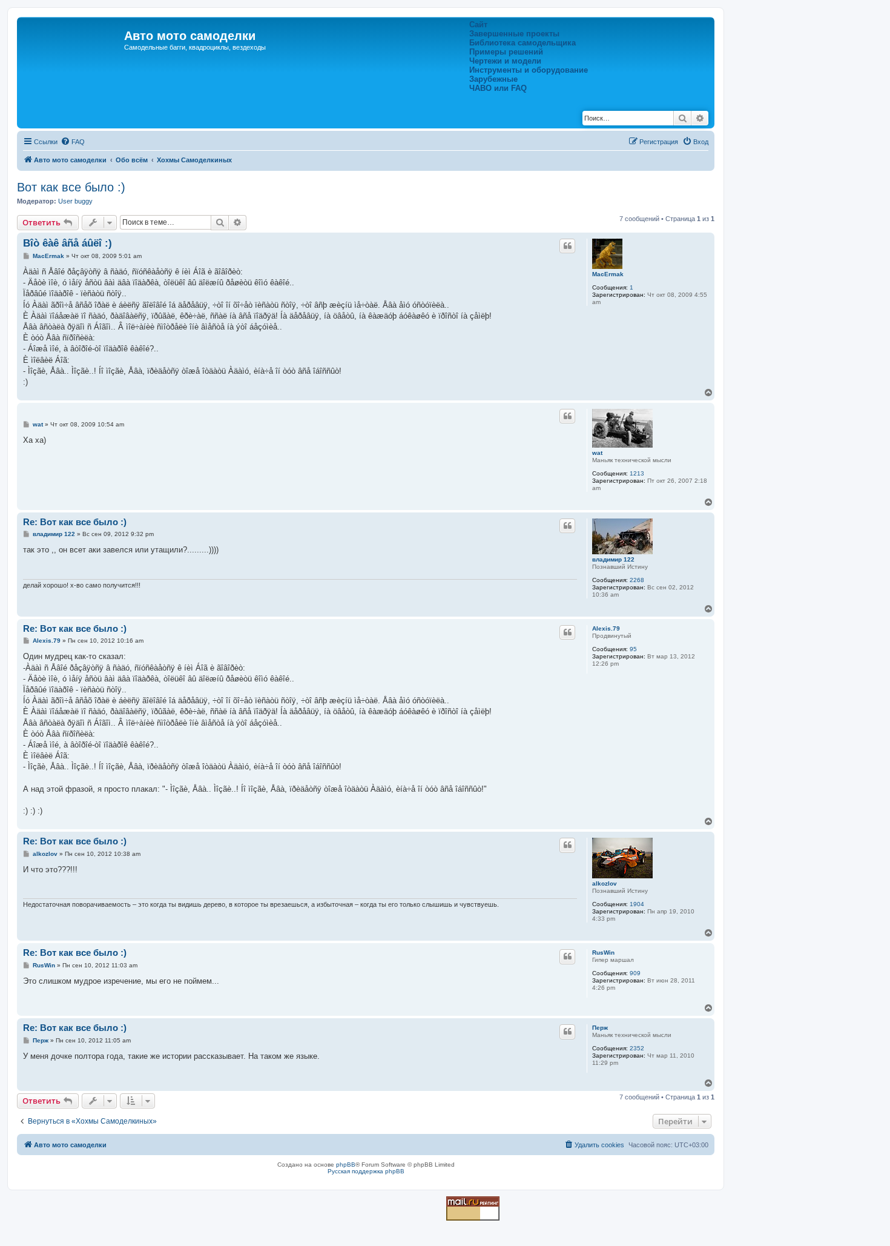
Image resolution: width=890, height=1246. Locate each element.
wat (597, 452)
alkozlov (604, 883)
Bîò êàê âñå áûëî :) (67, 243)
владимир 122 (613, 559)
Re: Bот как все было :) (75, 522)
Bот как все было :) (71, 187)
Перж (600, 1027)
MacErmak (608, 274)
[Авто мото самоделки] (72, 39)
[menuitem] (73, 141)
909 (635, 973)
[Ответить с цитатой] (567, 246)
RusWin (603, 952)
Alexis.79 (606, 628)
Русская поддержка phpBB (366, 1171)
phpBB (345, 1164)
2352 (637, 1048)
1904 (637, 904)
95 (633, 649)
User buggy (75, 201)
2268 (637, 580)
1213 (637, 473)
